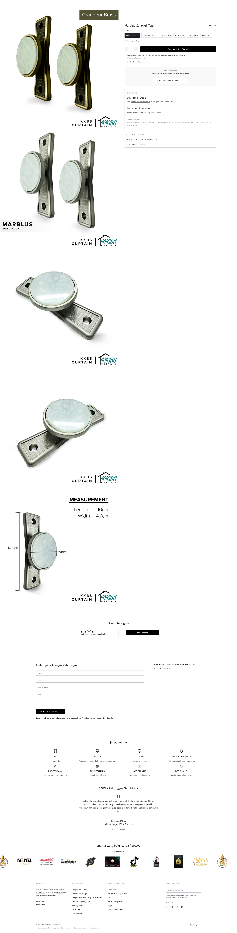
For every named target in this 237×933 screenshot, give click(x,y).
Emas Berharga (165, 36)
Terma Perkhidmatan (98, 718)
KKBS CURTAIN (46, 925)
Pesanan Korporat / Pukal (81, 901)
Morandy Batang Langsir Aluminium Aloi (118, 824)
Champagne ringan (133, 41)
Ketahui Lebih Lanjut (115, 909)
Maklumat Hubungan (93, 928)
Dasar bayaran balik (44, 928)
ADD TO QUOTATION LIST (170, 80)
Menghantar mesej (51, 711)
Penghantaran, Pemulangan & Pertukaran (87, 897)
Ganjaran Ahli (77, 913)
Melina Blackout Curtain (136, 112)
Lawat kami (76, 909)
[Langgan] (199, 890)
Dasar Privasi (82, 718)
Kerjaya (110, 905)
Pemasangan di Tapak (80, 893)
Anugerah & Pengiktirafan (117, 893)
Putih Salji (206, 36)
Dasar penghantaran (80, 928)
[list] (118, 763)
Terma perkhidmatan (66, 928)
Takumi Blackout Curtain (140, 101)
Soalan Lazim (40, 901)
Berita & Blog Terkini (115, 901)
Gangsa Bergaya (149, 36)
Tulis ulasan (142, 632)
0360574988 (40, 892)
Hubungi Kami (40, 904)
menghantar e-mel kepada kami (46, 895)
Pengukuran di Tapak (80, 889)
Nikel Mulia (193, 36)
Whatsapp (60, 892)
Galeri (110, 897)
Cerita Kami (112, 889)
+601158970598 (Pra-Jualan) (163, 668)
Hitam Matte (179, 36)
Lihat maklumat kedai (134, 62)
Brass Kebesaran (132, 36)
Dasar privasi (55, 928)
